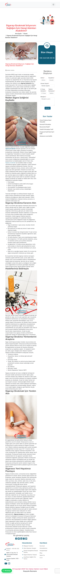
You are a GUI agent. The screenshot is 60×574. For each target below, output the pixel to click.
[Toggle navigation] (53, 4)
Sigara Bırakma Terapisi (30, 554)
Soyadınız (51, 77)
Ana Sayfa (18, 33)
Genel (25, 33)
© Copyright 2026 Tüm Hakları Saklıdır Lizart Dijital (30, 569)
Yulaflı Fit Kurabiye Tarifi (46, 129)
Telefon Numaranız (51, 90)
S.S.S (41, 557)
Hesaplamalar (43, 550)
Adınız (43, 77)
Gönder (48, 108)
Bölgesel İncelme (28, 546)
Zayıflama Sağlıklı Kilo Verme (30, 558)
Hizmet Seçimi (45, 83)
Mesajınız (43, 96)
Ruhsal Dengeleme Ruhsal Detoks (31, 551)
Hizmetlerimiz (43, 548)
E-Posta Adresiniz (43, 90)
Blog (41, 553)
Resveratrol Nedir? (45, 127)
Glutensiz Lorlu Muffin (46, 136)
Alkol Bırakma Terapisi (30, 548)
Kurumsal (42, 546)
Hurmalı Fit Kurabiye (45, 124)
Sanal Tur (42, 555)
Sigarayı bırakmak (10, 162)
